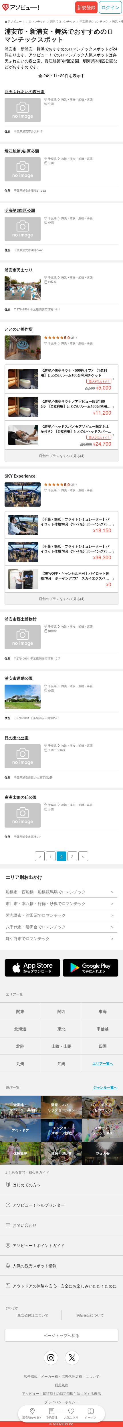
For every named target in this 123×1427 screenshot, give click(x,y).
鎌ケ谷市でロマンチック (28, 938)
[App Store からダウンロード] (32, 968)
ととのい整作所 (19, 329)
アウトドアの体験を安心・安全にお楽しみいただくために (65, 1286)
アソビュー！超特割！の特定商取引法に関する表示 (61, 1393)
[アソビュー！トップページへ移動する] (19, 7)
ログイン (110, 7)
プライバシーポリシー (61, 1401)
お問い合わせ (25, 1225)
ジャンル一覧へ (105, 1087)
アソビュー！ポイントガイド (39, 1245)
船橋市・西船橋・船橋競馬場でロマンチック (46, 891)
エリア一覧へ (102, 1063)
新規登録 (86, 7)
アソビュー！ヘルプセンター (39, 1205)
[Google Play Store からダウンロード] (90, 968)
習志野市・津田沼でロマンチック (36, 915)
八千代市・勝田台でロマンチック (36, 927)
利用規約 (61, 1384)
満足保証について (90, 1315)
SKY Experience (20, 476)
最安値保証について (32, 1315)
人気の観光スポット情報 (35, 1265)
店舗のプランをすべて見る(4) (61, 455)
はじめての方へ (27, 1185)
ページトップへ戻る (61, 1335)
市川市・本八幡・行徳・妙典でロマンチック (46, 903)
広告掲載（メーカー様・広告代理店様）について (61, 1376)
